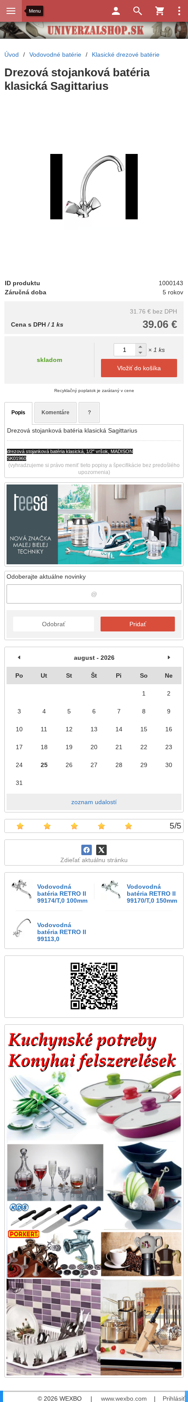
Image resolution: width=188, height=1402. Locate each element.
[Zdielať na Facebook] (86, 850)
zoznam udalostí (94, 801)
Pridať (137, 624)
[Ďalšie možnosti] (179, 11)
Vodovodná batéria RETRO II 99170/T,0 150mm (152, 893)
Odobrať (53, 624)
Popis (18, 412)
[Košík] (160, 11)
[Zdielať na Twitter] (101, 850)
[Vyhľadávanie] (138, 11)
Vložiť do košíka (139, 368)
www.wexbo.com (124, 1398)
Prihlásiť (174, 1398)
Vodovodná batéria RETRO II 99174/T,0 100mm (62, 893)
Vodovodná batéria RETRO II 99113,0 (61, 931)
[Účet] (116, 11)
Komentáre (56, 412)
